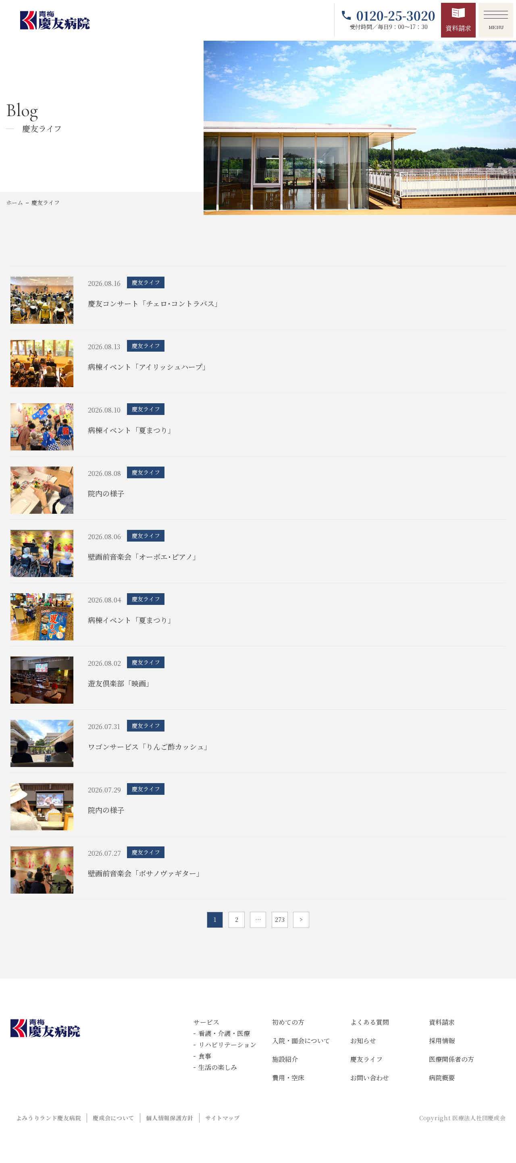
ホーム (14, 202)
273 (280, 919)
